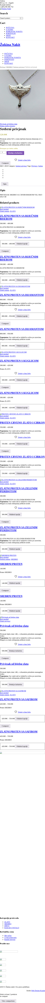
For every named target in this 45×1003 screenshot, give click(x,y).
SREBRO (9, 67)
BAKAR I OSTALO (11, 928)
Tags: (29, 166)
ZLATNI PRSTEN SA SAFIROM (18, 699)
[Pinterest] (5, 174)
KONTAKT (10, 37)
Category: (11, 166)
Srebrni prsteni (5, 559)
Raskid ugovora (9, 939)
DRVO (6, 926)
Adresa (2, 1)
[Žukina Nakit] (5, 9)
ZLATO (13, 211)
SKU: (2, 166)
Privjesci (34, 166)
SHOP (8, 35)
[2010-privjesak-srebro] (22, 95)
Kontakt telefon (5, 5)
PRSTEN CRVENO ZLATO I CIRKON (22, 422)
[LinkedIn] (5, 178)
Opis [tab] (4, 184)
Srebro (40, 166)
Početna (2, 67)
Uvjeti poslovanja (10, 938)
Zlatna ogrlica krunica (7, 126)
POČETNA (10, 28)
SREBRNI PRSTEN (11, 564)
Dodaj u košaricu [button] (15, 651)
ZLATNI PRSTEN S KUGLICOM (19, 360)
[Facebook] (5, 170)
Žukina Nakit (10, 45)
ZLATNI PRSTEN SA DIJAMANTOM (22, 295)
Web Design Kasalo (38, 991)
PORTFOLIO (11, 33)
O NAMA (9, 29)
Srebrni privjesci (19, 67)
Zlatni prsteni (4, 211)
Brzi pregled (4, 209)
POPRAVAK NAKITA (14, 31)
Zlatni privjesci (5, 621)
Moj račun (7, 936)
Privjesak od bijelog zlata (8, 124)
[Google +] (5, 176)
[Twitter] (5, 172)
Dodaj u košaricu (15, 153)
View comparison (8, 1001)
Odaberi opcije (22, 244)
